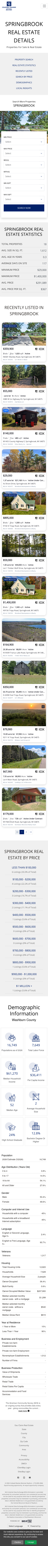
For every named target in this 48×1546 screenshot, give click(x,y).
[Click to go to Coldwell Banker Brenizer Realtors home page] (9, 5)
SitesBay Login (24, 1471)
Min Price (8, 137)
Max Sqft (7, 194)
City (24, 1437)
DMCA (24, 1463)
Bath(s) (7, 171)
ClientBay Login (24, 1467)
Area (24, 1449)
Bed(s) (6, 160)
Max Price (8, 148)
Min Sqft (7, 183)
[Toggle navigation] (44, 6)
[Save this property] (43, 326)
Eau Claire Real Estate (24, 1425)
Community (24, 1445)
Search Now (24, 208)
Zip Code (24, 1441)
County (24, 1433)
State (24, 1429)
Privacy (24, 1455)
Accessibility (24, 1459)
